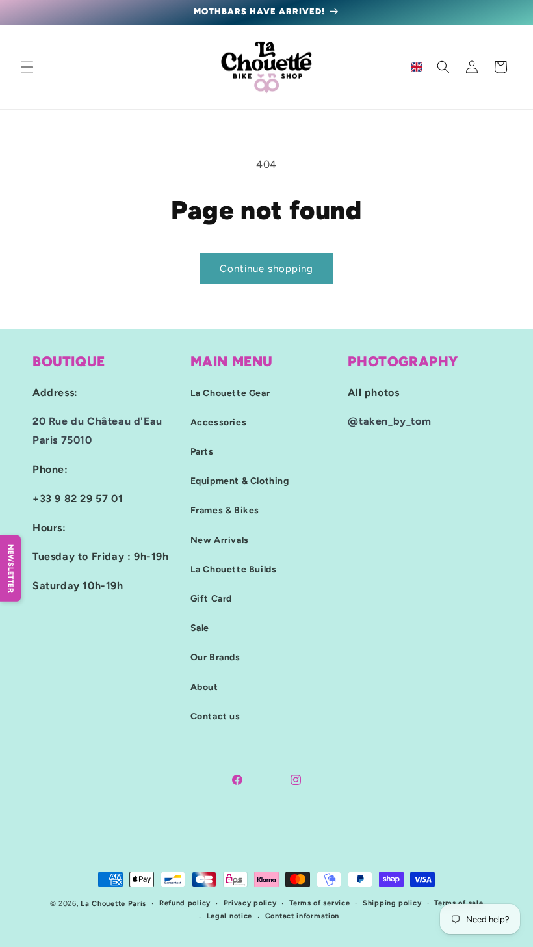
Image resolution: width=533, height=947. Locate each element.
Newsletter (10, 568)
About (204, 687)
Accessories (218, 422)
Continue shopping (266, 268)
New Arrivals (219, 540)
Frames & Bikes (224, 510)
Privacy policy (250, 903)
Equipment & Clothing (239, 481)
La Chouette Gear (230, 393)
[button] (27, 67)
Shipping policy (392, 903)
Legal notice (229, 916)
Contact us (215, 716)
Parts (202, 451)
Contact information (302, 916)
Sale (199, 628)
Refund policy (185, 903)
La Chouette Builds (233, 569)
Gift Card (211, 598)
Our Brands (215, 657)
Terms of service (319, 903)
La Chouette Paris (113, 904)
